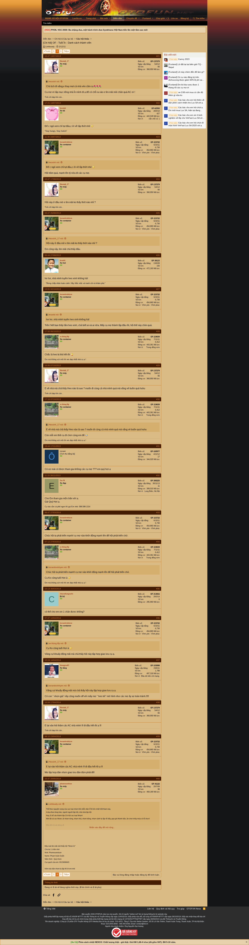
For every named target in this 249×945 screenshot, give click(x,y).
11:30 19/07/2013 (53, 137)
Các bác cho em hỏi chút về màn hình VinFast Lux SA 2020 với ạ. (186, 124)
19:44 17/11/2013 (53, 446)
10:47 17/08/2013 (53, 179)
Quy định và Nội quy (165, 909)
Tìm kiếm (47, 23)
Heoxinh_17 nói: (56, 238)
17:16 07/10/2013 (53, 399)
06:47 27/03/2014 (53, 512)
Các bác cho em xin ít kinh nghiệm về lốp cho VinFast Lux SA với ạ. (185, 116)
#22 (158, 103)
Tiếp (66, 51)
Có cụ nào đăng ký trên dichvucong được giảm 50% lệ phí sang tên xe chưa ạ (186, 78)
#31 (158, 446)
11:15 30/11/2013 (53, 475)
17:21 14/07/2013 (53, 103)
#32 (158, 475)
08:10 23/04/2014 (53, 736)
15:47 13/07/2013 (53, 56)
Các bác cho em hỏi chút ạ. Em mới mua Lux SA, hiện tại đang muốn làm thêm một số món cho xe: (185, 109)
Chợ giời (160, 18)
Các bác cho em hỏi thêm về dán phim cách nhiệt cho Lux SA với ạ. (186, 101)
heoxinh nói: (54, 81)
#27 (158, 289)
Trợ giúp (180, 909)
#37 (158, 660)
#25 (158, 213)
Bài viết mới (170, 54)
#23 (158, 137)
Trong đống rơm (153, 347)
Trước (48, 51)
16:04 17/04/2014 (53, 702)
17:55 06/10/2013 (53, 331)
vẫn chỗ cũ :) (154, 119)
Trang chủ (91, 18)
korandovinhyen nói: (58, 567)
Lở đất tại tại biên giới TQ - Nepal (185, 65)
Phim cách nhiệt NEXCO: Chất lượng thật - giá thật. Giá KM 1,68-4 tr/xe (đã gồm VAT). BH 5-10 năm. (127, 942)
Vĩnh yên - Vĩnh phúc (151, 153)
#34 (158, 542)
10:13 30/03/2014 (53, 589)
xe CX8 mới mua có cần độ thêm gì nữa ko (185, 93)
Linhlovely (49, 46)
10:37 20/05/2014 (53, 778)
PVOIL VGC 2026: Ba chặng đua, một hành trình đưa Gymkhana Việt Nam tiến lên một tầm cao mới (99, 30)
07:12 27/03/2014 (53, 542)
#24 (158, 179)
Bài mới (104, 18)
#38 (158, 702)
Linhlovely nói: (55, 804)
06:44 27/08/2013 (53, 255)
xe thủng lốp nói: (56, 643)
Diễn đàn (117, 18)
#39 (158, 736)
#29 (158, 365)
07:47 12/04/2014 (53, 618)
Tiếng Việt (50, 909)
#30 (158, 399)
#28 (158, 331)
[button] (109, 18)
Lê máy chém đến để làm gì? (186, 72)
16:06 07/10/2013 (53, 365)
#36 (158, 618)
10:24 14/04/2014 (53, 660)
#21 (158, 56)
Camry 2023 (179, 59)
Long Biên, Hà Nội (152, 491)
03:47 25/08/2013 (53, 213)
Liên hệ (150, 909)
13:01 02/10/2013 (53, 289)
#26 (158, 255)
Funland (147, 18)
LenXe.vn (77, 18)
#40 (158, 778)
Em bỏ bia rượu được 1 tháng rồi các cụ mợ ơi (183, 86)
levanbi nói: (54, 314)
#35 (158, 589)
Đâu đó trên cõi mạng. (150, 676)
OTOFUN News (194, 909)
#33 (158, 512)
